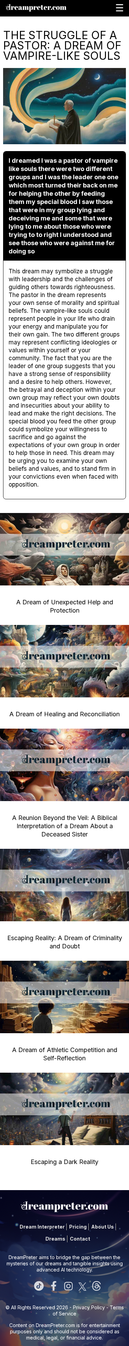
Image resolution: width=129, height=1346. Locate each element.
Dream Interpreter (42, 1227)
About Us (102, 1227)
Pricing (78, 1227)
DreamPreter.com (55, 1325)
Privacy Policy (89, 1307)
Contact (80, 1239)
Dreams (55, 1239)
